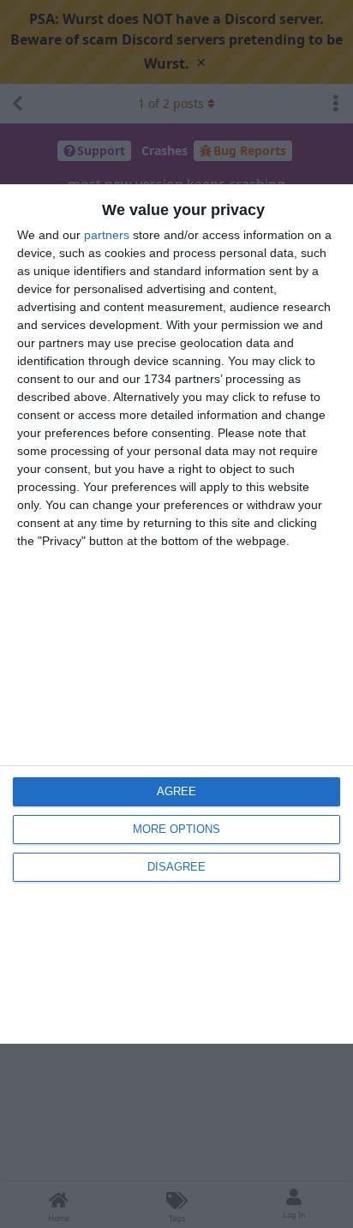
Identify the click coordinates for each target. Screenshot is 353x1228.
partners (106, 235)
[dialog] (176, 614)
